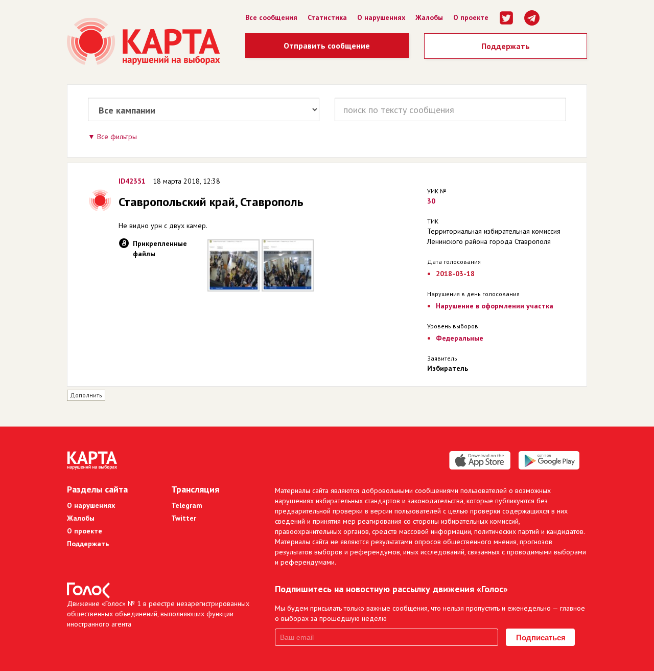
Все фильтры (117, 136)
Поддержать (505, 46)
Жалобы (429, 17)
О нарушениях (381, 17)
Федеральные (459, 338)
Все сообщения (271, 17)
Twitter (183, 518)
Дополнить (86, 395)
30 (431, 201)
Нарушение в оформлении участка (494, 305)
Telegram (186, 505)
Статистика (327, 17)
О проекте (470, 17)
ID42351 (132, 181)
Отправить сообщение (327, 45)
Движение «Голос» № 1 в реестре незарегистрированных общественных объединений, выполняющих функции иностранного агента (158, 614)
